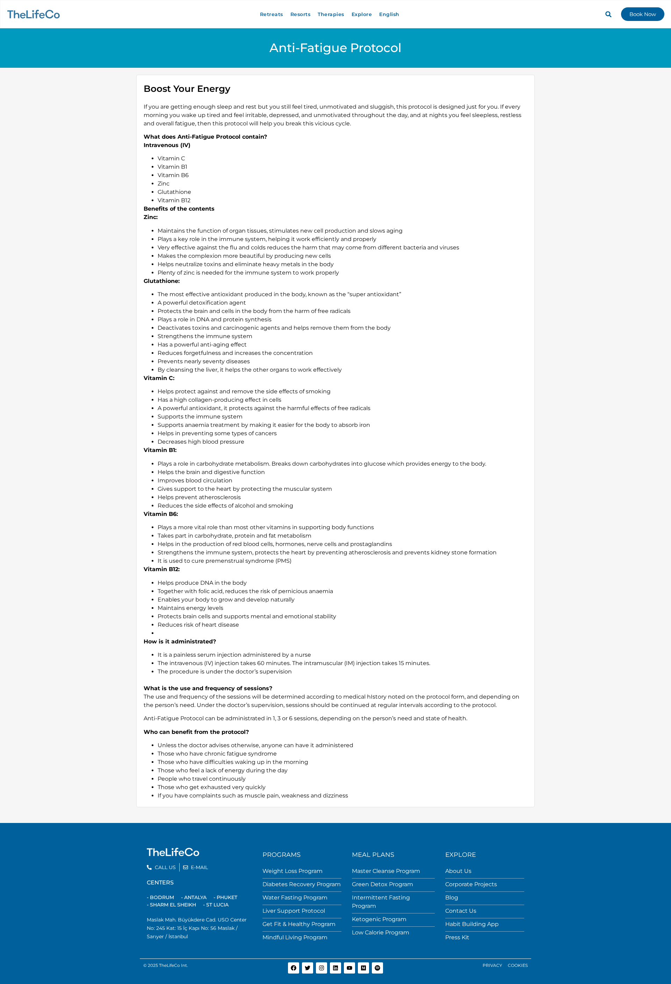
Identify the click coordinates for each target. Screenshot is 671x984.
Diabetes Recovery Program (301, 884)
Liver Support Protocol (293, 911)
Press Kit (457, 937)
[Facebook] (293, 968)
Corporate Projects (471, 884)
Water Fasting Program (294, 897)
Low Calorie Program (380, 932)
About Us (458, 871)
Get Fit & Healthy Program (299, 924)
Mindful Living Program (294, 937)
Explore (362, 14)
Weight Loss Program (292, 871)
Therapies (331, 14)
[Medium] (363, 968)
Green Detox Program (382, 884)
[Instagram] (321, 968)
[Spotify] (377, 968)
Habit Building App (472, 924)
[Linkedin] (335, 968)
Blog (451, 897)
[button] (608, 14)
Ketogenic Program (379, 919)
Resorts (300, 14)
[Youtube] (349, 968)
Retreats (271, 14)
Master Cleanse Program (386, 871)
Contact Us (460, 911)
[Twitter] (307, 968)
